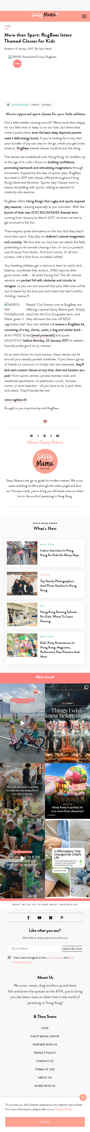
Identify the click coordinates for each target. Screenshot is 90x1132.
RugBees (23, 148)
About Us (45, 1077)
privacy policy (54, 958)
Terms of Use (45, 1069)
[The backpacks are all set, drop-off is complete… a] (22, 791)
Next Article (74, 14)
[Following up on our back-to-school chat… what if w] (67, 858)
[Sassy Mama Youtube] (39, 917)
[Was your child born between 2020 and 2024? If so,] (22, 858)
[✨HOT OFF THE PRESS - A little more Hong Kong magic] (67, 791)
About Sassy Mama (45, 442)
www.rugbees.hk (15, 399)
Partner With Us (45, 1044)
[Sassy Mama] (45, 15)
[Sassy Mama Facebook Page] (28, 917)
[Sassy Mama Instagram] (50, 917)
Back (9, 26)
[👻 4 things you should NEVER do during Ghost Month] (67, 723)
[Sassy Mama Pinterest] (62, 917)
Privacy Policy (45, 1052)
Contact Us (45, 1061)
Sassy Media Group (45, 1036)
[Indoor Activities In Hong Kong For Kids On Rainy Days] (44, 564)
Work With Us (45, 1085)
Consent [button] (45, 1122)
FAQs (45, 1028)
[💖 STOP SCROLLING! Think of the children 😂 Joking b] (22, 723)
